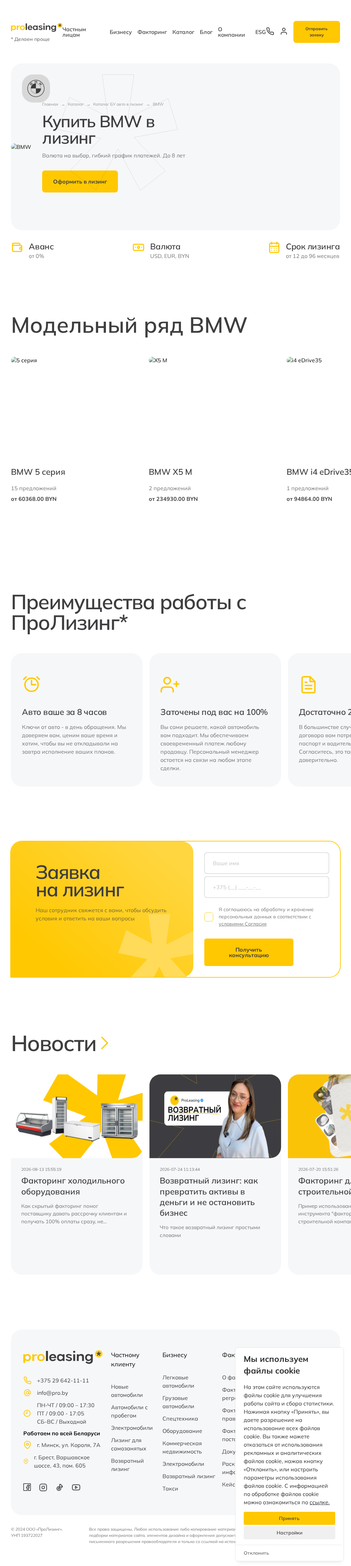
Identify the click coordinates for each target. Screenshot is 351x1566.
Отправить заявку (316, 31)
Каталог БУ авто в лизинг (118, 104)
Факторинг (152, 31)
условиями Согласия (243, 924)
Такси (170, 1488)
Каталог (183, 31)
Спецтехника (180, 1418)
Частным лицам (74, 32)
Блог (206, 31)
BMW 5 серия (38, 472)
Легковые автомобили (178, 1381)
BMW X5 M (170, 472)
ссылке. (320, 1502)
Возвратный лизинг (127, 1464)
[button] (322, 431)
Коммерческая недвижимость (182, 1447)
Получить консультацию (249, 952)
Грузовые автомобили (178, 1402)
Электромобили (132, 1427)
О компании (231, 32)
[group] (77, 1174)
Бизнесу (121, 31)
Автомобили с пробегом (129, 1411)
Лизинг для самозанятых (128, 1444)
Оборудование (182, 1430)
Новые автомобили (127, 1390)
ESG (260, 31)
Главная (50, 104)
